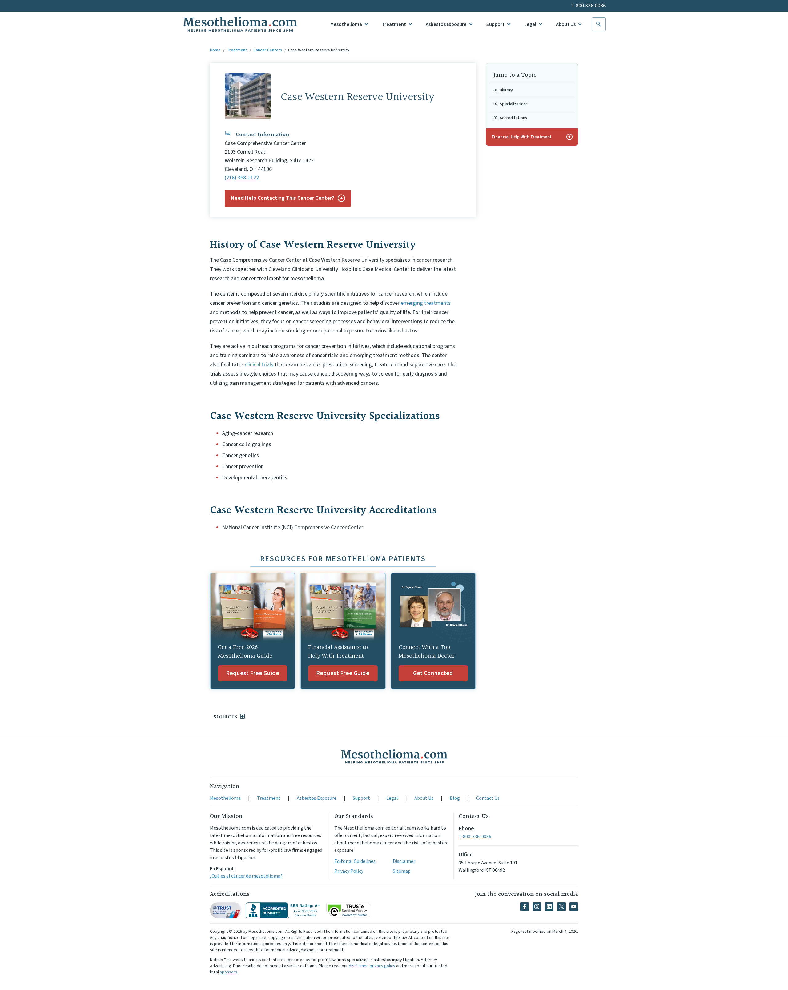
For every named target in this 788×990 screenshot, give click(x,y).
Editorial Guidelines (355, 861)
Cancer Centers (267, 50)
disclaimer (358, 966)
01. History (503, 90)
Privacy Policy (348, 871)
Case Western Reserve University (318, 50)
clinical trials (259, 364)
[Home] (394, 756)
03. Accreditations (510, 118)
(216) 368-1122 (242, 178)
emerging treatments (426, 303)
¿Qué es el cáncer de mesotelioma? (246, 876)
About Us (566, 24)
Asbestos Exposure (446, 24)
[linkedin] (549, 906)
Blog (455, 798)
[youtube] (573, 906)
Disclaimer (404, 861)
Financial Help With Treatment (532, 137)
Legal (530, 24)
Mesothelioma (346, 24)
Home (215, 50)
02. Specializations (510, 104)
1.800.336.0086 (589, 6)
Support (495, 24)
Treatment (394, 24)
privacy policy (382, 966)
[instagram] (537, 906)
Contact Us (488, 798)
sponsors (228, 972)
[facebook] (524, 906)
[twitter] (561, 906)
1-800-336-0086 (475, 836)
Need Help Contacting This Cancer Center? (282, 198)
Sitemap (402, 871)
